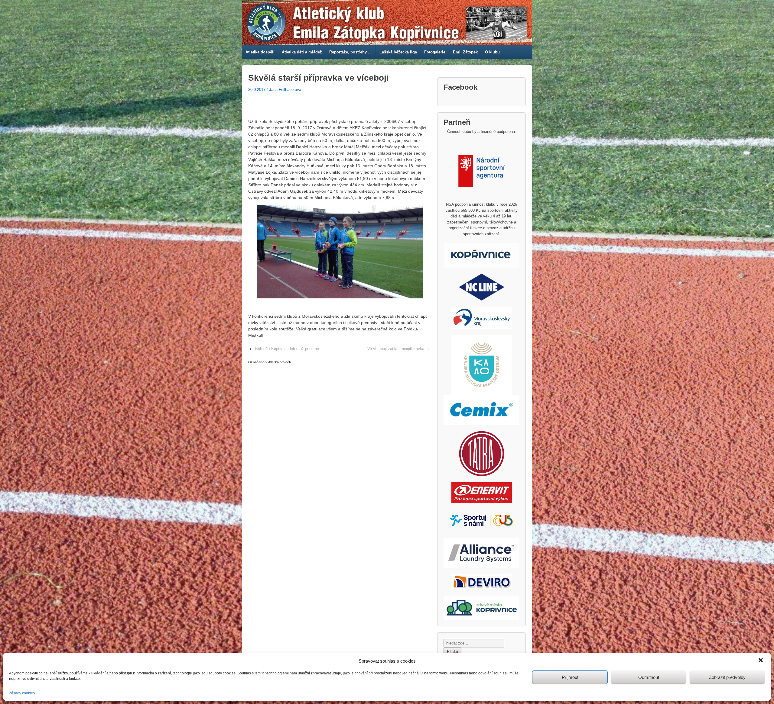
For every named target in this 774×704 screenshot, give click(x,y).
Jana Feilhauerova (285, 89)
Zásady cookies (22, 693)
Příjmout (570, 677)
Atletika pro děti (279, 362)
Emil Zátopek (465, 52)
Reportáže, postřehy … (350, 52)
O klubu (492, 52)
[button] (761, 660)
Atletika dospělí (260, 52)
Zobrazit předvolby (727, 677)
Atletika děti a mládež (302, 52)
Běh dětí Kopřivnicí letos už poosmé (287, 348)
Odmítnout (648, 677)
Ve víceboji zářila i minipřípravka (395, 348)
